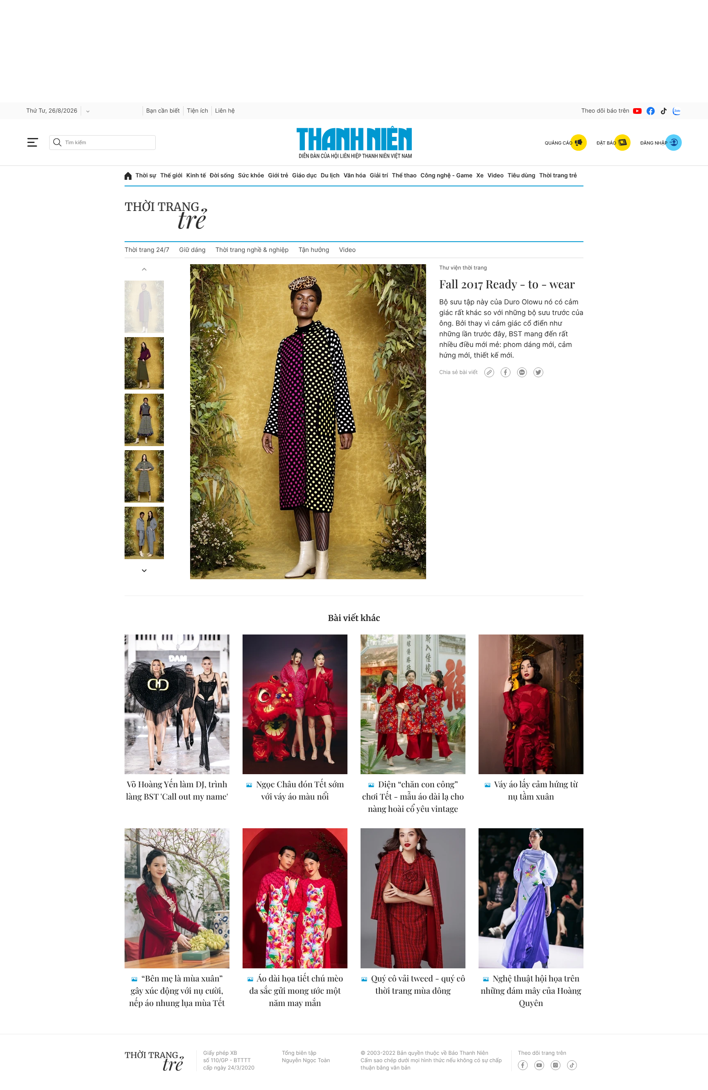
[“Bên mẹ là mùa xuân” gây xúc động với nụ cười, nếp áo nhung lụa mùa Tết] (177, 898)
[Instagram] (555, 1065)
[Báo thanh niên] (354, 142)
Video (496, 175)
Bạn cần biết (163, 110)
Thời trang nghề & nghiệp (252, 250)
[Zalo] (677, 111)
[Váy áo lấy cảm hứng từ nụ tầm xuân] (531, 705)
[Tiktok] (664, 111)
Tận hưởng (313, 250)
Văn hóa (354, 175)
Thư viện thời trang (463, 268)
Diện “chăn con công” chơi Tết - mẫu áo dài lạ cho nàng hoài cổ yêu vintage (413, 796)
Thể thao (404, 175)
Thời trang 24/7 (147, 250)
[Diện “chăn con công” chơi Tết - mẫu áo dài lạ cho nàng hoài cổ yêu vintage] (413, 705)
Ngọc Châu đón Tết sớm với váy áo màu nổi (299, 790)
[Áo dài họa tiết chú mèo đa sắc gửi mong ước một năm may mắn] (295, 898)
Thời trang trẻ (558, 175)
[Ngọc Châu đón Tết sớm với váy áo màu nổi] (295, 705)
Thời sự (146, 175)
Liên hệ (225, 110)
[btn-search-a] (57, 142)
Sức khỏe (251, 175)
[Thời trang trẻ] (170, 217)
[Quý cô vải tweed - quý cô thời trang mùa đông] (413, 898)
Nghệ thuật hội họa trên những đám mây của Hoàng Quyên (531, 990)
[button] (144, 269)
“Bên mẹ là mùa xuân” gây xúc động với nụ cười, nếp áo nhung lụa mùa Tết (177, 990)
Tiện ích (197, 110)
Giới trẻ (278, 175)
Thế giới (171, 175)
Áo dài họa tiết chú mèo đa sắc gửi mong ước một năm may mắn (296, 990)
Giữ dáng (192, 250)
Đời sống (222, 175)
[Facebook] (651, 111)
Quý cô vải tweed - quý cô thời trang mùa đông (417, 984)
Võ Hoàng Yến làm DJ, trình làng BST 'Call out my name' (177, 790)
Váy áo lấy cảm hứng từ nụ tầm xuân (535, 790)
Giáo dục (304, 175)
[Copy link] (489, 372)
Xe (480, 175)
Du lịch (330, 175)
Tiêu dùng (522, 175)
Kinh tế (196, 175)
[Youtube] (637, 111)
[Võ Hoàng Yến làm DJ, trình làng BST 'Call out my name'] (177, 705)
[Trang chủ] (128, 176)
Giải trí (379, 175)
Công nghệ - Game (446, 175)
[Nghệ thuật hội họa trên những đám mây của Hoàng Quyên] (531, 898)
